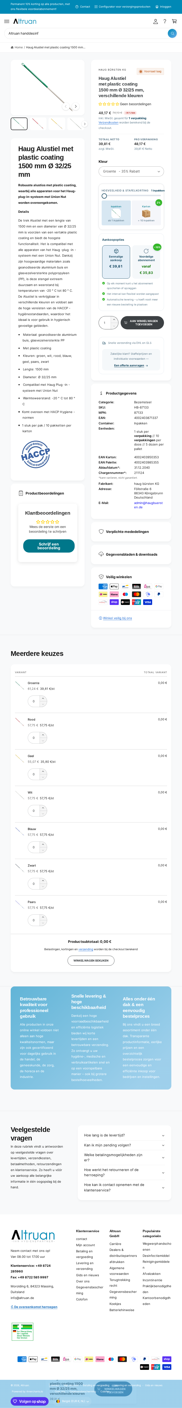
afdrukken (116, 1262)
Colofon (82, 1299)
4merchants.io (34, 1391)
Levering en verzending (85, 1266)
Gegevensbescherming (89, 1290)
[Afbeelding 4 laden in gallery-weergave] (75, 124)
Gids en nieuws (87, 1275)
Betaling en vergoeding (84, 1254)
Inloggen (165, 6)
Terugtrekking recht (119, 1283)
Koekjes (115, 1304)
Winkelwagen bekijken (91, 960)
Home (19, 47)
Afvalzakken (151, 1274)
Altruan (25, 1385)
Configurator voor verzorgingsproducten (125, 6)
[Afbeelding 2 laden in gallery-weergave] (38, 124)
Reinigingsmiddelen (156, 1264)
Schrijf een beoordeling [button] (48, 546)
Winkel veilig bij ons (117, 618)
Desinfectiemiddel (156, 1256)
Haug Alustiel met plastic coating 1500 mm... (56, 47)
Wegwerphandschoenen (157, 1246)
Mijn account (85, 1245)
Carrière (115, 1244)
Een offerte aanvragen (129, 365)
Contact (85, 6)
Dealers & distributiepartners (123, 1253)
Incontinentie (152, 1280)
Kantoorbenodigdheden (156, 1301)
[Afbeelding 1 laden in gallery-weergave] (19, 124)
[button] (7, 21)
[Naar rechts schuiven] (75, 106)
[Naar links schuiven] (66, 106)
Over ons (83, 1281)
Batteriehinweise (121, 1310)
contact (81, 1239)
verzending (85, 949)
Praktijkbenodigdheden (157, 1289)
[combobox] (91, 33)
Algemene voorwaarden (119, 1271)
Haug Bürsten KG (113, 69)
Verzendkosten (108, 122)
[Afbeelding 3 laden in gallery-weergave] (57, 124)
